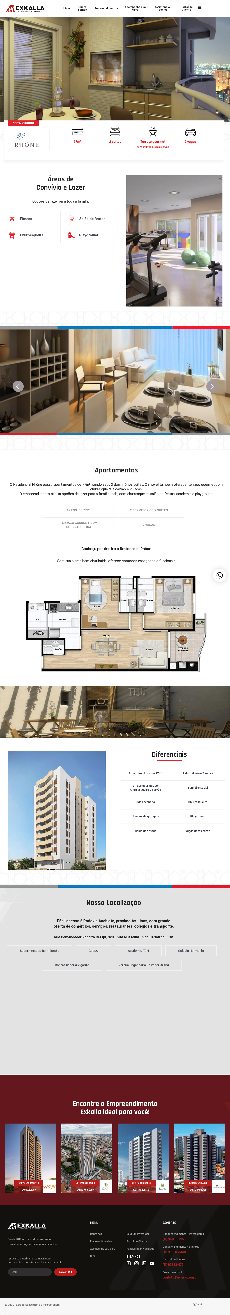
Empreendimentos (107, 8)
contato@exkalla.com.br (180, 1278)
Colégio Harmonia (191, 950)
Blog (93, 1256)
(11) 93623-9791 (174, 1265)
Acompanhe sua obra (102, 1248)
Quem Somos (82, 8)
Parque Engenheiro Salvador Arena (144, 965)
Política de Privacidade (140, 1248)
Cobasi (93, 950)
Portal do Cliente (187, 8)
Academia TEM (138, 950)
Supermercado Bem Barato (39, 950)
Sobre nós (96, 1234)
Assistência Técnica (162, 8)
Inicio (66, 8)
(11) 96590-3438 (174, 1252)
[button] (219, 575)
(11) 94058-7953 (174, 1239)
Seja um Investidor (137, 1234)
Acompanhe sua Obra (135, 8)
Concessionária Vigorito (72, 965)
